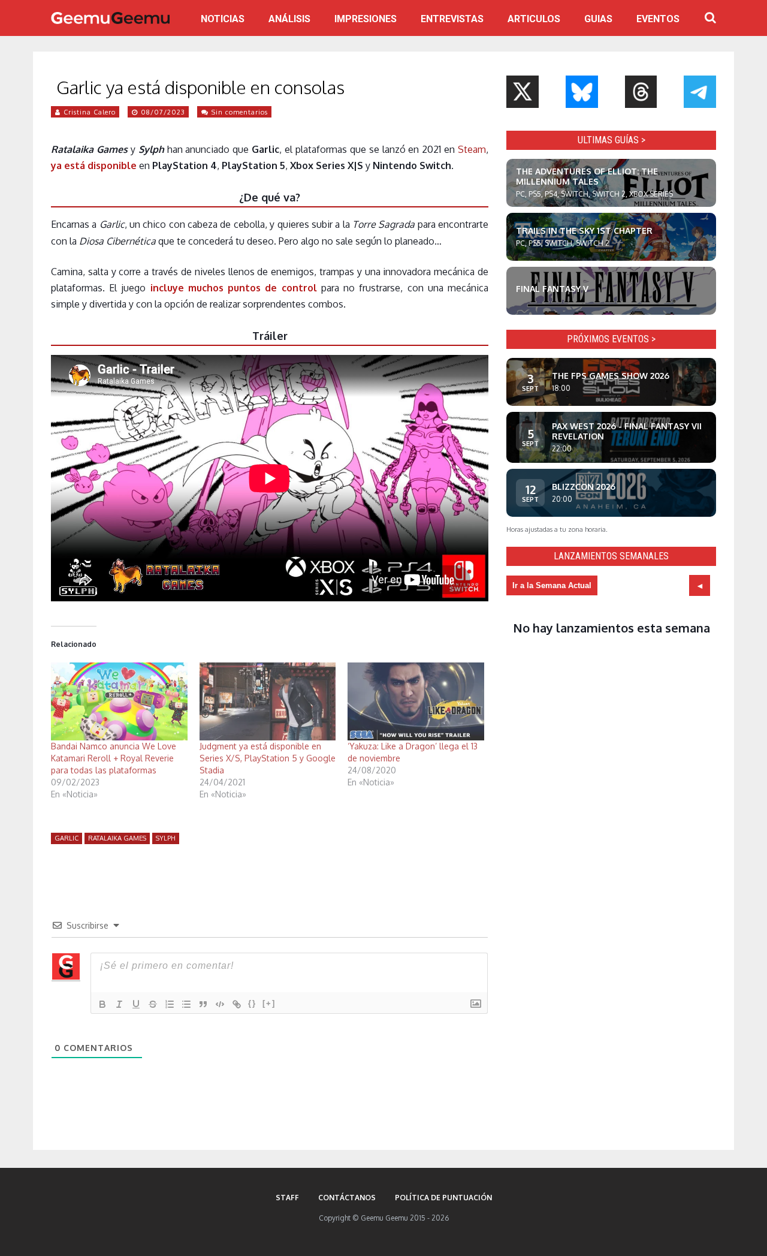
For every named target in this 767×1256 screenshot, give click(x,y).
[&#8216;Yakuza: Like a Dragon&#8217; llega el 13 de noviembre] (416, 701)
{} (252, 1003)
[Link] (236, 1004)
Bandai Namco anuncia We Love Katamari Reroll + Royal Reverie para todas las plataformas (113, 758)
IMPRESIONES (365, 19)
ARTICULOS (534, 19)
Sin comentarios (240, 112)
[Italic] (119, 1004)
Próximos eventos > (611, 339)
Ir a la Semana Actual (551, 585)
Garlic (66, 838)
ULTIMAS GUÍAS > (611, 140)
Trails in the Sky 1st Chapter (584, 230)
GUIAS (598, 19)
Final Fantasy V (552, 289)
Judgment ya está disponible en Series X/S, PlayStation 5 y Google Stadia (268, 758)
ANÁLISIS (289, 19)
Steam (472, 149)
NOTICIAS (222, 19)
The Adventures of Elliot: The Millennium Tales (587, 176)
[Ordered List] (169, 1004)
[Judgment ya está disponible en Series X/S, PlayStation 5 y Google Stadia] (268, 701)
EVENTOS (658, 19)
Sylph (166, 838)
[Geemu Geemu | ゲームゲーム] (110, 18)
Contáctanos (347, 1197)
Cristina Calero (90, 112)
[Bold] (102, 1004)
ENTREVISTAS (452, 19)
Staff (287, 1197)
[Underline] (136, 1004)
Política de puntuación (443, 1197)
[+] (269, 1003)
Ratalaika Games (117, 838)
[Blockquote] (203, 1004)
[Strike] (152, 1004)
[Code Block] (220, 1004)
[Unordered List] (186, 1004)
